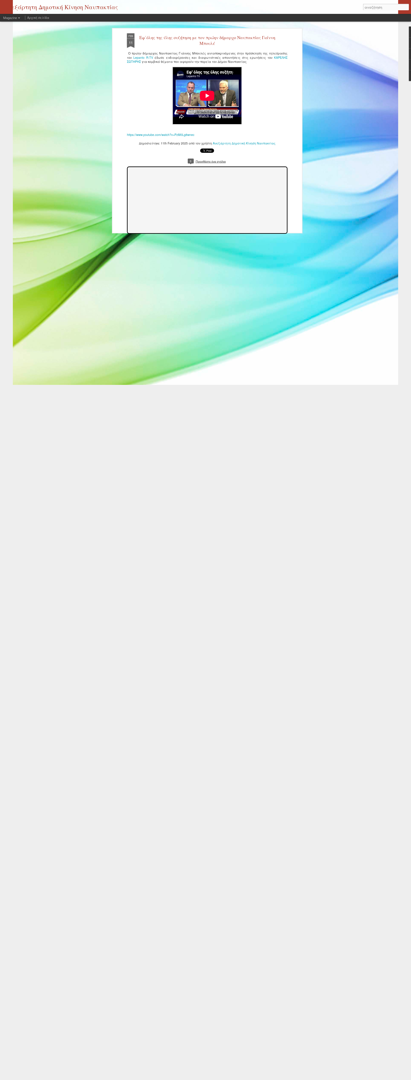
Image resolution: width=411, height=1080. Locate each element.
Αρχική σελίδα (38, 17)
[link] (143, 57)
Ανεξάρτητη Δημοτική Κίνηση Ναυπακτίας (244, 143)
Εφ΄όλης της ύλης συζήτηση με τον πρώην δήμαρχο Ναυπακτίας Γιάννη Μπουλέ (207, 40)
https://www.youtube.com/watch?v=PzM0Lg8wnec (160, 134)
